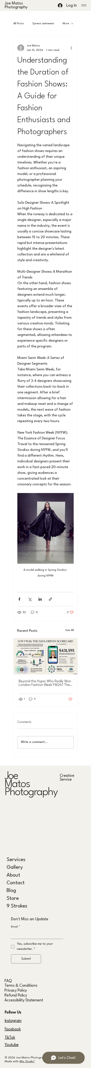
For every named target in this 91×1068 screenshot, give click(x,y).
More (66, 23)
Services (16, 859)
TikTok (10, 1037)
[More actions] (71, 47)
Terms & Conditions (20, 986)
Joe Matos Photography (17, 5)
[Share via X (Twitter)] (30, 599)
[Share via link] (50, 599)
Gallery (15, 867)
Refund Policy (15, 995)
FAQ (8, 981)
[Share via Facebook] (19, 599)
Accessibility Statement (23, 1000)
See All (69, 630)
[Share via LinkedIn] (40, 599)
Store (13, 898)
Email (15, 926)
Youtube (12, 1045)
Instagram (13, 1021)
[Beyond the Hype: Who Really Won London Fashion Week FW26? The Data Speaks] (45, 656)
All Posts (18, 23)
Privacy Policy (15, 990)
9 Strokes (17, 906)
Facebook (13, 1029)
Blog (11, 890)
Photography (31, 792)
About (13, 875)
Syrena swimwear (43, 23)
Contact (16, 883)
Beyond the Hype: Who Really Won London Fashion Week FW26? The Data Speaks (45, 683)
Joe (11, 776)
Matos (17, 784)
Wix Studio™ (27, 1061)
